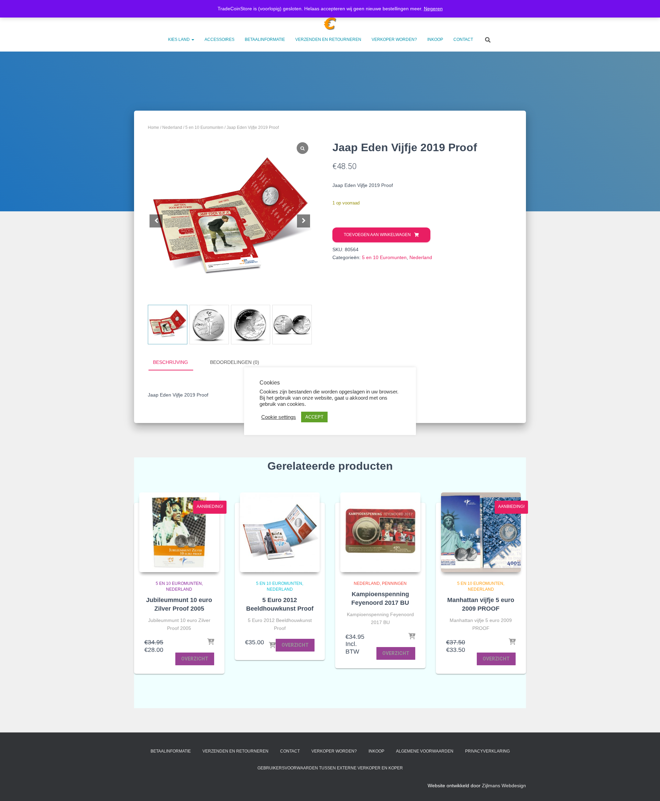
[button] (192, 39)
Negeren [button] (433, 8)
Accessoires (219, 39)
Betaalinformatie (265, 39)
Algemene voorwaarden (424, 751)
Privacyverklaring (487, 751)
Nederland (172, 127)
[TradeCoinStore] (330, 23)
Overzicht (194, 658)
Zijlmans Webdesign (504, 785)
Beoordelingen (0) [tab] (234, 362)
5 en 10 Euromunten (204, 127)
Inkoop (435, 39)
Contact (463, 39)
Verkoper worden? (394, 39)
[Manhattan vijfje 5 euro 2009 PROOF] (481, 532)
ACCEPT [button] (314, 417)
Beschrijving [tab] (170, 362)
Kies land (179, 39)
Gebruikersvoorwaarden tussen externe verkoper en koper (330, 768)
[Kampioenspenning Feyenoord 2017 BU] (380, 532)
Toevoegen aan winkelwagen (377, 234)
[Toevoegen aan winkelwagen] (210, 642)
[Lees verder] (411, 636)
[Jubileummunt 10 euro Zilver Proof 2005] (179, 532)
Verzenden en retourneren (328, 39)
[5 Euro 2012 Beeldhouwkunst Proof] (280, 532)
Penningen (394, 583)
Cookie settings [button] (278, 417)
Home (153, 127)
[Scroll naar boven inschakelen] (646, 787)
